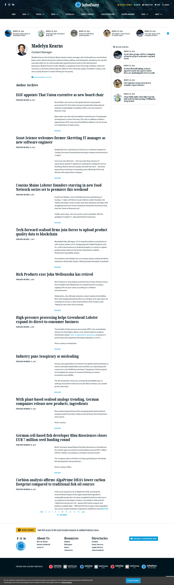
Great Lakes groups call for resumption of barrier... (152, 34)
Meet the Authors (42, 541)
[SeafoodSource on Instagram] (9, 4)
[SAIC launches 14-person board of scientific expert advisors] (107, 33)
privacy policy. (67, 582)
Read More (57, 131)
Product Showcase (87, 14)
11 (66, 512)
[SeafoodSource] (87, 5)
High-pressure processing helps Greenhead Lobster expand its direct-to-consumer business (57, 320)
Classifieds (95, 541)
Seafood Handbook (127, 14)
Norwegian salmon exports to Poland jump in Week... (21, 34)
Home (14, 14)
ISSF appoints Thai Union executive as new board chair (60, 95)
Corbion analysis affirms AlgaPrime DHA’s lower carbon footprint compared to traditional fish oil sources (60, 482)
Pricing (38, 14)
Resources (71, 538)
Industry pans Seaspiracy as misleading (47, 356)
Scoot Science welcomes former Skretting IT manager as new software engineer (60, 140)
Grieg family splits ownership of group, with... (55, 34)
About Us (43, 538)
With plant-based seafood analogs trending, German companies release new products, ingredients (57, 401)
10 (62, 512)
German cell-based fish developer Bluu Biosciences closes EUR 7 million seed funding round (61, 437)
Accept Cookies (133, 580)
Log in (138, 5)
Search (167, 5)
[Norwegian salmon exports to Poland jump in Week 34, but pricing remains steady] (8, 33)
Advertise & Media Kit (43, 544)
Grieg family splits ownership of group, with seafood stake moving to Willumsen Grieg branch (139, 98)
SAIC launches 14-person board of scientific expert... (121, 34)
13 (74, 512)
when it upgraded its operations (82, 335)
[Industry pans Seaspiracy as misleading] (35, 365)
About (157, 14)
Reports (66, 547)
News (24, 14)
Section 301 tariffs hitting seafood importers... (86, 34)
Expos (143, 14)
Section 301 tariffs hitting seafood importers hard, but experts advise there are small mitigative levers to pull (139, 70)
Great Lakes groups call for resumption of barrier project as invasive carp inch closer (139, 56)
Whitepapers (68, 544)
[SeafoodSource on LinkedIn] (13, 4)
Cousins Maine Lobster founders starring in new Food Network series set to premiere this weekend (59, 187)
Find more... (63, 515)
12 (70, 512)
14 (78, 512)
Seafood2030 (69, 14)
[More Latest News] (168, 33)
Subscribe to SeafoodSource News (145, 538)
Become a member (126, 5)
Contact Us (40, 547)
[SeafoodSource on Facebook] (5, 4)
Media (53, 14)
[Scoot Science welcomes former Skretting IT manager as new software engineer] (35, 151)
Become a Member (28, 530)
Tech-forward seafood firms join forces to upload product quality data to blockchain (61, 232)
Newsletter (149, 5)
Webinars (67, 541)
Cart (158, 5)
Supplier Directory (107, 14)
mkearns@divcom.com (43, 77)
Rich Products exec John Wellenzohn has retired (54, 274)
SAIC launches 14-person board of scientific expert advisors (137, 84)
